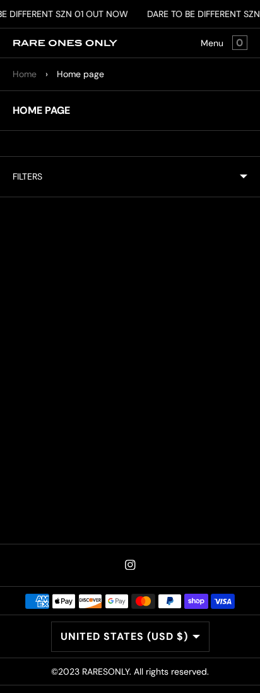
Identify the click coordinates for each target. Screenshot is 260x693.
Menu (212, 43)
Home (25, 74)
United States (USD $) (124, 636)
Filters (27, 176)
